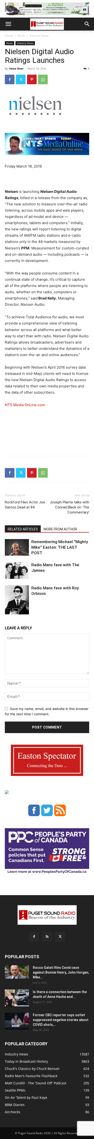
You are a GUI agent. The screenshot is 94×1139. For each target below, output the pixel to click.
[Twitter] (21, 79)
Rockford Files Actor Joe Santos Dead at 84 (25, 504)
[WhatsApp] (43, 79)
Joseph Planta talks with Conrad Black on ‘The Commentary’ (69, 507)
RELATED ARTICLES (23, 529)
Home (9, 35)
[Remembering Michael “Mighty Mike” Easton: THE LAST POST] (17, 547)
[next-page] (16, 611)
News (21, 35)
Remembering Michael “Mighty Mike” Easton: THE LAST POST (59, 547)
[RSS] (47, 937)
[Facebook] (9, 79)
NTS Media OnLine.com (25, 405)
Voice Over (16, 68)
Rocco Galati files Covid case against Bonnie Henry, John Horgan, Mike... (61, 972)
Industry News (39, 35)
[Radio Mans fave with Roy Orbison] (17, 601)
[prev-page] (8, 611)
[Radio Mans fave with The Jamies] (17, 570)
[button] (8, 24)
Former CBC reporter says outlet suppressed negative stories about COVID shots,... (60, 1020)
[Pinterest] (32, 79)
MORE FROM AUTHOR (60, 529)
